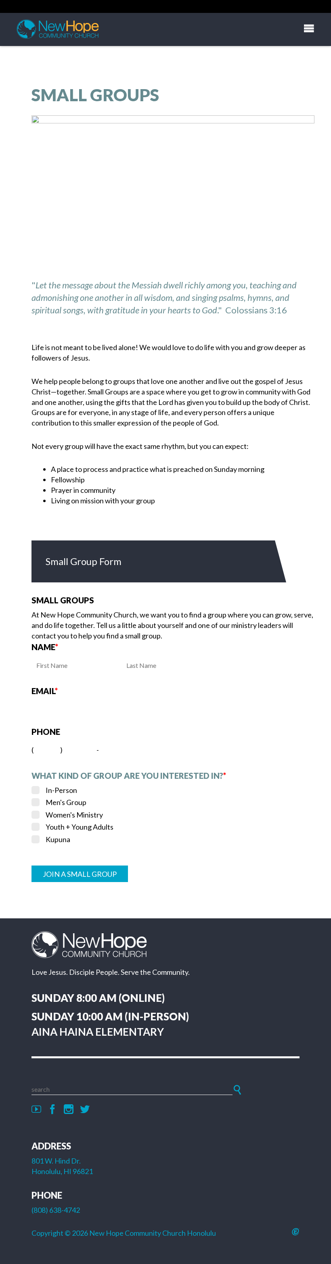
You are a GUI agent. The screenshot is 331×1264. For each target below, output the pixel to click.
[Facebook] (52, 1109)
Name (44, 647)
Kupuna (58, 839)
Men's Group (66, 802)
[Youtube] (36, 1109)
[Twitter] (85, 1109)
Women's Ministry (74, 815)
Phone (45, 731)
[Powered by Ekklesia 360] (296, 1231)
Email (44, 691)
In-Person (61, 790)
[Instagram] (68, 1109)
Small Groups (62, 600)
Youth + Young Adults (79, 827)
